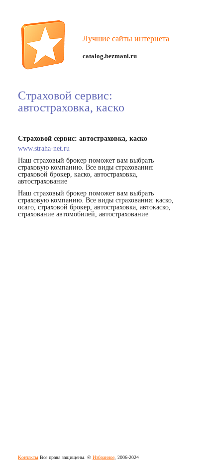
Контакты (28, 457)
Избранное (103, 457)
